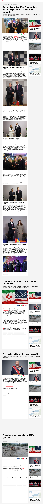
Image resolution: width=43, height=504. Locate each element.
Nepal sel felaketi (5, 485)
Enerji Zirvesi (38, 14)
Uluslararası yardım (19, 485)
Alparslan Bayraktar (16, 14)
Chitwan (13, 469)
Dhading (4, 469)
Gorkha (7, 469)
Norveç (4, 356)
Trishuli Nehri (10, 485)
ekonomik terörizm (28, 286)
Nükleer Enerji (21, 39)
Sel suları (24, 485)
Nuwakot (22, 468)
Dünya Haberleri (8, 4)
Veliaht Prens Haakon (36, 356)
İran (3, 286)
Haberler (4, 4)
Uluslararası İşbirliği (5, 274)
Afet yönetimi (14, 485)
